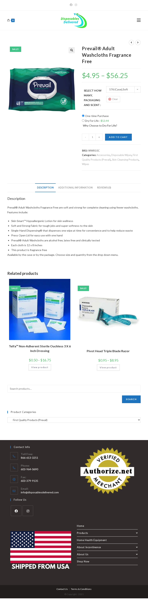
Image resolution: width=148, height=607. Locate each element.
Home (80, 525)
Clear (115, 99)
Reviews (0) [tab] (104, 187)
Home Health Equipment (92, 540)
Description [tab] (45, 187)
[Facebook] (72, 5)
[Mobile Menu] (139, 20)
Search (131, 399)
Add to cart (118, 137)
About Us (82, 554)
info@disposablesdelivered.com (40, 492)
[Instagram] (76, 5)
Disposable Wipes (121, 155)
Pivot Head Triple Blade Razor (108, 351)
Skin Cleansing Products (125, 159)
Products (82, 532)
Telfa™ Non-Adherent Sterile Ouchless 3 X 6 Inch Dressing (40, 348)
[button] (72, 50)
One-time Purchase (96, 116)
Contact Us (62, 589)
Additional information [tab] (75, 187)
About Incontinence (89, 547)
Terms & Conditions (81, 589)
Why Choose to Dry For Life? (100, 125)
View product (39, 367)
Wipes (85, 164)
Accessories (103, 155)
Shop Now (83, 561)
